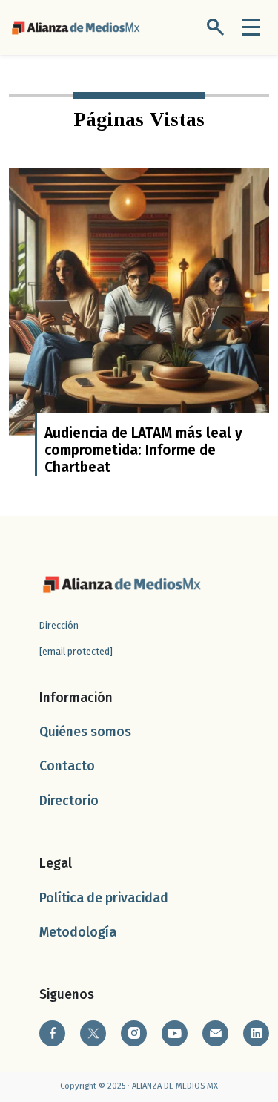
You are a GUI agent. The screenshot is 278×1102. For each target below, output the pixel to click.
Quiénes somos (85, 732)
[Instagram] (134, 1033)
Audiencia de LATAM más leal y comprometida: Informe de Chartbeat (143, 450)
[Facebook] (52, 1033)
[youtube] (175, 1033)
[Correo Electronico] (215, 1033)
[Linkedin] (256, 1033)
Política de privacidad (103, 898)
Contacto (67, 766)
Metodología (77, 932)
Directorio (69, 801)
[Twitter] (93, 1033)
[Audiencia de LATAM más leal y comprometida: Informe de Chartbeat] (139, 301)
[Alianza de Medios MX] (75, 26)
